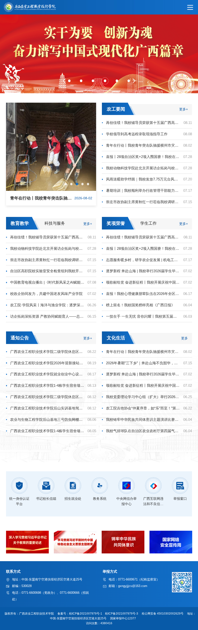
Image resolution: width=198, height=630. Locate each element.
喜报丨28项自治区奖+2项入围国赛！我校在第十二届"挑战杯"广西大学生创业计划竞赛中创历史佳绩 (143, 157)
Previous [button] (65, 81)
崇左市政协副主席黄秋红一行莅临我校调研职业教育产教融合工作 (143, 202)
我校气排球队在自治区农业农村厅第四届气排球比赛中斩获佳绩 (143, 431)
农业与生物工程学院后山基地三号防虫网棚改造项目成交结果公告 (47, 419)
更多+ (183, 109)
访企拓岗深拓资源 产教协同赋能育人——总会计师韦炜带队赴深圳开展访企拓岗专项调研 (47, 316)
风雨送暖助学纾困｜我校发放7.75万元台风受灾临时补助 (143, 179)
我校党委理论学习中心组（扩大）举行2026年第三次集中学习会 (143, 397)
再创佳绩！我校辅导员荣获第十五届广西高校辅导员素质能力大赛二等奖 (143, 123)
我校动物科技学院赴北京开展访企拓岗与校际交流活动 (143, 168)
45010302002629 (169, 613)
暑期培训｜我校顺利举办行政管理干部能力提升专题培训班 (143, 190)
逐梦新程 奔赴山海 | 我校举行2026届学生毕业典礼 (143, 271)
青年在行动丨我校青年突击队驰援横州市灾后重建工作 (143, 145)
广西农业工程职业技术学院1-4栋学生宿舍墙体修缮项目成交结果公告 (47, 385)
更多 (184, 338)
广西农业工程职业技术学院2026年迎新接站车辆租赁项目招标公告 (47, 363)
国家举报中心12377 (123, 618)
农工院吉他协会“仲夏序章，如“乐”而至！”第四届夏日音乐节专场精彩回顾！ (143, 408)
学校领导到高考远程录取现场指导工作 (137, 134)
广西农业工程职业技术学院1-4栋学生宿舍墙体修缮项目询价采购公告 (47, 431)
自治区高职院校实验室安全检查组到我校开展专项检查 (47, 271)
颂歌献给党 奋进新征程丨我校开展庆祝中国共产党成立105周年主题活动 (143, 282)
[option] (99, 53)
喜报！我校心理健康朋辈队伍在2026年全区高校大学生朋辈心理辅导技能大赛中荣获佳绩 (143, 294)
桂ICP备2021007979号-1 (86, 613)
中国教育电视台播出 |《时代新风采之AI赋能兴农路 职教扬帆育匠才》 (47, 282)
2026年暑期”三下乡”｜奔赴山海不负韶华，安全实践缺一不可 (143, 363)
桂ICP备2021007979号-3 (122, 613)
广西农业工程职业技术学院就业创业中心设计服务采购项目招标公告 (47, 374)
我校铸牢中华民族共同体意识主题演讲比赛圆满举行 (143, 419)
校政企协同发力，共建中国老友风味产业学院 (46, 294)
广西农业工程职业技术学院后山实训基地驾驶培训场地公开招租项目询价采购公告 (47, 408)
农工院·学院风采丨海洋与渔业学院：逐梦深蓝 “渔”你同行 (47, 305)
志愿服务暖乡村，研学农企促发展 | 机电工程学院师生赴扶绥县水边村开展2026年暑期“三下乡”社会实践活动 (143, 260)
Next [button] (133, 81)
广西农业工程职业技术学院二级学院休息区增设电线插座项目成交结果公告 (47, 352)
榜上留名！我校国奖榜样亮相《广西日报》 (140, 305)
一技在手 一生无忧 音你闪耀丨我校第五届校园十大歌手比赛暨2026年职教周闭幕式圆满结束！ (143, 316)
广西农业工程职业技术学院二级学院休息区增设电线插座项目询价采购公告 (47, 397)
